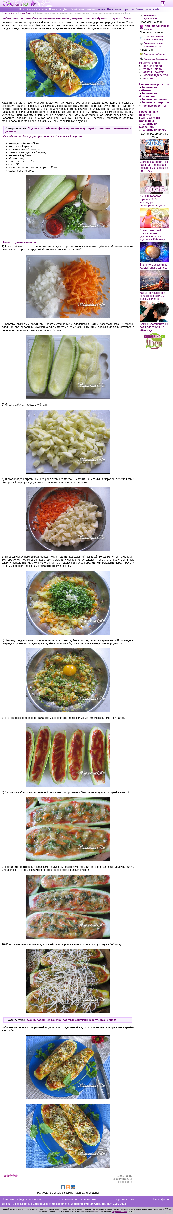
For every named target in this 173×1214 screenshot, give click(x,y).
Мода (21, 9)
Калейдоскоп (77, 9)
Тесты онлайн (152, 9)
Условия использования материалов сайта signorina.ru (36, 1203)
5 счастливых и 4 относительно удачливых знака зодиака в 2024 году (152, 235)
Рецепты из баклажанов (156, 59)
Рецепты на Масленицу (148, 125)
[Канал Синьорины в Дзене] (154, 348)
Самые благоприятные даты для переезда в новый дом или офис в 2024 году (154, 166)
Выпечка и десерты (154, 75)
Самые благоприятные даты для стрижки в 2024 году (154, 327)
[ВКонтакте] (63, 1187)
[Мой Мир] (73, 1187)
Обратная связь (124, 1199)
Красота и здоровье (37, 9)
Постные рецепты (153, 105)
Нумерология (114, 9)
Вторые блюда (25, 13)
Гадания (101, 9)
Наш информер (161, 1199)
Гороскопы (128, 9)
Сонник (139, 9)
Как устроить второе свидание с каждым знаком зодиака (152, 295)
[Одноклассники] (68, 1187)
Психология (55, 9)
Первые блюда (151, 65)
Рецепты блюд (9, 13)
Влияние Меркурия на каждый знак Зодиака (153, 266)
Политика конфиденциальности (21, 1199)
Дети (65, 9)
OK (131, 1211)
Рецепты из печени (154, 99)
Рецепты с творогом (155, 102)
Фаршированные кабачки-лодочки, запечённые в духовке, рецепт (71, 1020)
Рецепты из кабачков (154, 54)
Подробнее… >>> (119, 1212)
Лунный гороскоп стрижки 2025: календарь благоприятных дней (153, 201)
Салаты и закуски (153, 72)
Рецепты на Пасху (153, 130)
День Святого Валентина (149, 119)
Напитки (147, 78)
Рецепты (90, 9)
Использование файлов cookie (78, 1199)
